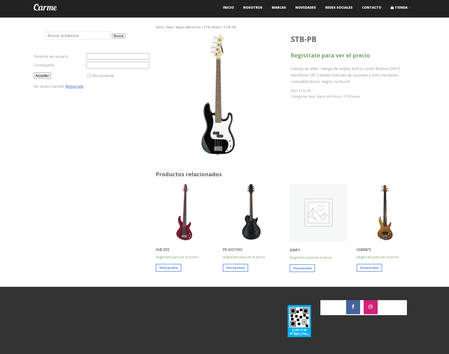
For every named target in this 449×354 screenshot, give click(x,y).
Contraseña (44, 65)
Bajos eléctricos (188, 27)
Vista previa (168, 268)
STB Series (212, 27)
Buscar (118, 36)
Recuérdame (103, 75)
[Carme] (45, 15)
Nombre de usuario (51, 56)
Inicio (160, 27)
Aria (170, 27)
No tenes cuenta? (58, 86)
